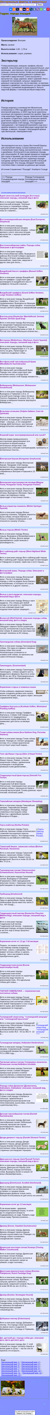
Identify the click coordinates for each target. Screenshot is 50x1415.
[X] (17, 9)
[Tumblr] (34, 9)
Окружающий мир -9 (10, 1371)
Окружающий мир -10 (31, 1371)
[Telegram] (44, 9)
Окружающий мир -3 (10, 1364)
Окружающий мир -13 (11, 1375)
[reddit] (27, 9)
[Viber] (37, 9)
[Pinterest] (48, 9)
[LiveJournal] (31, 9)
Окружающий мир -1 (10, 1362)
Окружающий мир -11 (10, 1373)
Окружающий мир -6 (30, 1367)
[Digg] (24, 9)
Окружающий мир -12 (32, 1373)
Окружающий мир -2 (30, 1362)
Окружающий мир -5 (10, 1367)
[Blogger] (20, 9)
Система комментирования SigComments (13, 192)
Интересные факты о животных (25, 1)
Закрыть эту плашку (24, 1413)
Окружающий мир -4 (30, 1364)
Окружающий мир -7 (10, 1369)
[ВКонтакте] (10, 9)
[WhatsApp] (41, 9)
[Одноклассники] (14, 9)
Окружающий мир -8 (30, 1369)
